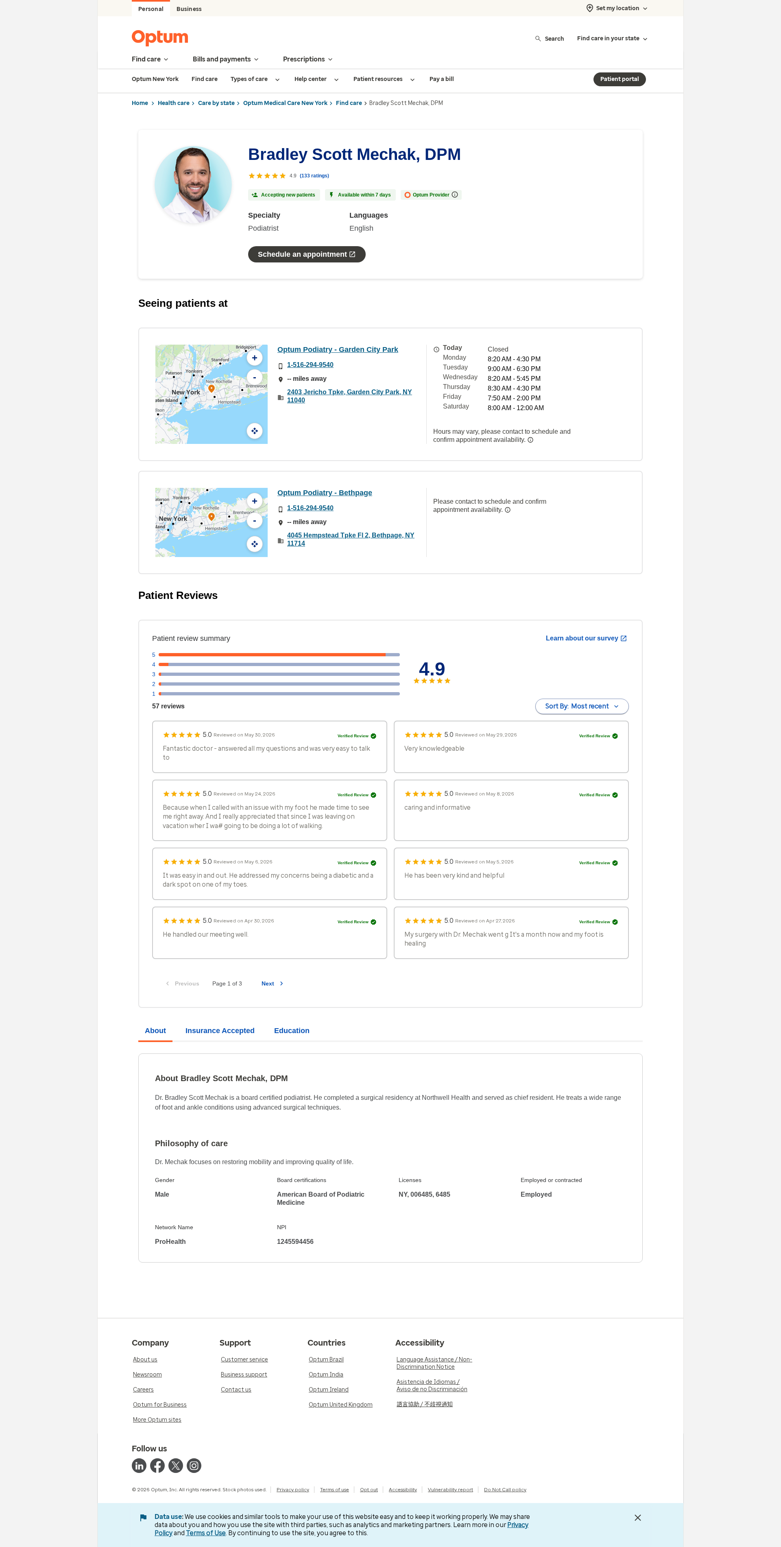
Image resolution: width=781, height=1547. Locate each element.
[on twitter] (175, 1465)
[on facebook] (157, 1465)
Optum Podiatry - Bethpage (324, 493)
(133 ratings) (314, 176)
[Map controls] (255, 431)
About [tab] (155, 1031)
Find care (349, 103)
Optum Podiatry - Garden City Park (337, 349)
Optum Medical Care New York (285, 103)
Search (554, 38)
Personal (151, 9)
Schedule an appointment (302, 254)
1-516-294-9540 (310, 364)
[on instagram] (194, 1465)
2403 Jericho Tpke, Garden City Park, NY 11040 (349, 396)
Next (268, 983)
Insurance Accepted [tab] (220, 1031)
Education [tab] (292, 1031)
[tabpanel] (390, 1158)
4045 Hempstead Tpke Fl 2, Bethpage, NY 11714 (350, 539)
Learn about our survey (582, 638)
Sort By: (577, 706)
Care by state (216, 103)
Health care (174, 103)
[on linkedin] (139, 1465)
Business (189, 9)
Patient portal (619, 79)
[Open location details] (211, 389)
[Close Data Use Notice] (638, 1518)
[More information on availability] (530, 440)
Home (140, 103)
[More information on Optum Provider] (454, 194)
